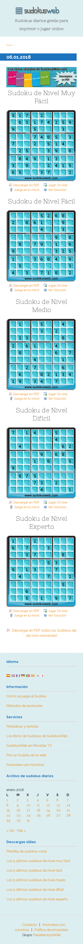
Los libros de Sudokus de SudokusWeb (37, 736)
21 (68, 810)
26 (48, 815)
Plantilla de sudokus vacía (26, 851)
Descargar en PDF (26, 185)
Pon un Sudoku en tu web (26, 755)
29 (8, 820)
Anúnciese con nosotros (25, 765)
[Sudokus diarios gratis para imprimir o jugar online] (41, 10)
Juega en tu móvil (26, 190)
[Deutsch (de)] (23, 676)
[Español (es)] (8, 676)
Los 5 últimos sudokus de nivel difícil (35, 890)
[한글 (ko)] (38, 676)
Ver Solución (57, 190)
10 (28, 805)
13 (58, 805)
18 (38, 810)
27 (58, 815)
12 (48, 805)
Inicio (9, 45)
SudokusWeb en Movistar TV (29, 746)
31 (28, 820)
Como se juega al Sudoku (26, 696)
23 (18, 815)
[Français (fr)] (18, 676)
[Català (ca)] (33, 676)
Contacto (29, 925)
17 (28, 810)
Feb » (21, 831)
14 (68, 805)
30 (19, 820)
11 (38, 805)
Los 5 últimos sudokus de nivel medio (36, 880)
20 (58, 810)
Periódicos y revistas (22, 726)
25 (39, 815)
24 (29, 815)
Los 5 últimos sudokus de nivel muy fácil (38, 861)
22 (8, 815)
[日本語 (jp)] (42, 676)
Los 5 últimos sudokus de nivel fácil (34, 870)
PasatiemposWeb (47, 935)
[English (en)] (13, 676)
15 (8, 810)
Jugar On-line (57, 185)
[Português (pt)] (28, 676)
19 (48, 810)
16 (18, 810)
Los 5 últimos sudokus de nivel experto (37, 899)
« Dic (10, 831)
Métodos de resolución (24, 706)
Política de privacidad (51, 930)
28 (69, 815)
